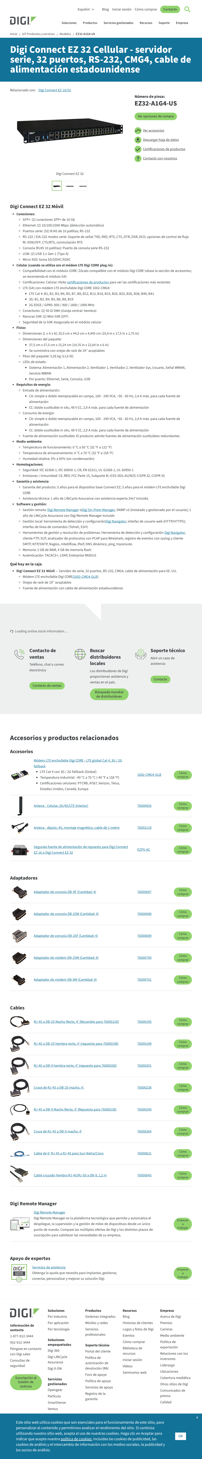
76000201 (144, 1065)
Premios (166, 1322)
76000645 (144, 1175)
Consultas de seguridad (20, 1363)
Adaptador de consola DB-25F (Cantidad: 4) (66, 935)
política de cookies (76, 1439)
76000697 (144, 891)
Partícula (54, 1396)
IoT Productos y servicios (38, 34)
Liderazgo (167, 1365)
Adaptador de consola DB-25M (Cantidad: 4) (66, 913)
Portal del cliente (98, 1351)
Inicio (13, 34)
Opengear (55, 1389)
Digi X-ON (55, 1368)
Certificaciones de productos (164, 149)
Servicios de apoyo (99, 1387)
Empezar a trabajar (183, 1224)
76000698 (144, 913)
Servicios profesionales (95, 1332)
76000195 (144, 1021)
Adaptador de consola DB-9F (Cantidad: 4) (65, 891)
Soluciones (69, 23)
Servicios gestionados (118, 23)
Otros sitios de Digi (174, 1384)
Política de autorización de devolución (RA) (96, 1363)
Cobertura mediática (175, 1377)
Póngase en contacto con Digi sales (25, 1351)
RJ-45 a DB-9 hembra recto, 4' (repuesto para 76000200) (75, 1065)
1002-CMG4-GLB (149, 774)
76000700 (144, 957)
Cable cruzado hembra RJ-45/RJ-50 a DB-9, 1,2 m (70, 1175)
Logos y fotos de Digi (138, 1329)
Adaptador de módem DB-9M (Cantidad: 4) (65, 979)
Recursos (146, 23)
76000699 (144, 935)
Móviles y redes (96, 1322)
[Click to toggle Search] (187, 9)
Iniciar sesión (122, 9)
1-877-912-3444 (21, 1336)
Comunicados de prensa (172, 1393)
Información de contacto (22, 1328)
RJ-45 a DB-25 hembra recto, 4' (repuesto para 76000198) (76, 1043)
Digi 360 (53, 1350)
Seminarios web (135, 1372)
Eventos (129, 1335)
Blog (105, 9)
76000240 (144, 1109)
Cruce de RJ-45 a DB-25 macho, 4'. (59, 1087)
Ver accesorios (153, 130)
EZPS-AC (143, 849)
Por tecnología (58, 1329)
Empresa (182, 23)
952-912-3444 (20, 1342)
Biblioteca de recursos (132, 1351)
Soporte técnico (97, 1345)
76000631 (144, 1153)
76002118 (144, 827)
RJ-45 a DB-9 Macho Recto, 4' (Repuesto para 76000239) (75, 1109)
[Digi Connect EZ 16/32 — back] (70, 186)
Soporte (164, 23)
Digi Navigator (116, 521)
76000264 (144, 1131)
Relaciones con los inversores (174, 1356)
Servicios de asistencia (48, 1267)
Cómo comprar (146, 9)
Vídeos (128, 1366)
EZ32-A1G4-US (85, 34)
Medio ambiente (172, 1335)
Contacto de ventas (47, 685)
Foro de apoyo (96, 1374)
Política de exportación (169, 1344)
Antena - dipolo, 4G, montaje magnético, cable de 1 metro (77, 827)
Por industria (57, 1316)
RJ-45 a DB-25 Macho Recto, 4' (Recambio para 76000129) (76, 1021)
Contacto (170, 9)
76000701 (144, 979)
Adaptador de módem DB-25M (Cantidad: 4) (66, 957)
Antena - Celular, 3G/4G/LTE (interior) (61, 805)
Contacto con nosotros (160, 158)
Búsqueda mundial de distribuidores (109, 694)
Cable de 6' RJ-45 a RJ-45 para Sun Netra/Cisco (69, 1153)
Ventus (53, 1408)
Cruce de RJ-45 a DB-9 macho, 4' (58, 1131)
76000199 (144, 1043)
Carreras (166, 1329)
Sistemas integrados (100, 1316)
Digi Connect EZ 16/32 (54, 90)
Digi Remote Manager (63, 509)
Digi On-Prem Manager (98, 509)
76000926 (144, 805)
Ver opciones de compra (156, 116)
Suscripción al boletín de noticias (25, 1382)
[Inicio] (32, 21)
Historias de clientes (138, 1322)
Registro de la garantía (95, 1396)
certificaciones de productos (88, 282)
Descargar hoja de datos (161, 139)
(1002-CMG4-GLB (84, 576)
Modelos (65, 34)
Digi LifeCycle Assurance (57, 1359)
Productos (90, 23)
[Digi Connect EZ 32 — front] (83, 186)
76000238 (144, 1087)
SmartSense (57, 1402)
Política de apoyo (98, 1381)
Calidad (165, 1402)
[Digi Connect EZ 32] (57, 186)
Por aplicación (58, 1322)
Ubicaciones (169, 1371)
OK (180, 1436)
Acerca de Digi (170, 1316)
